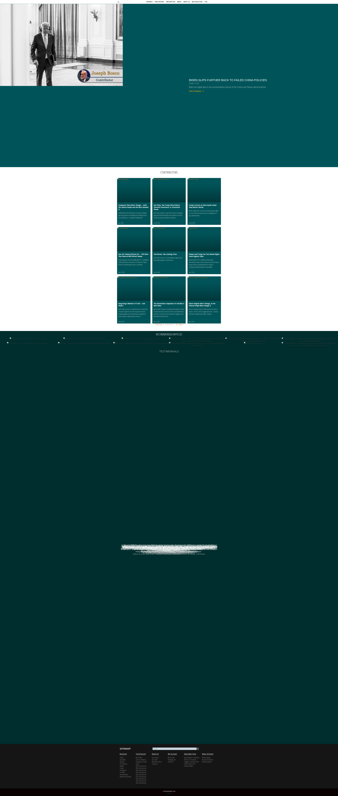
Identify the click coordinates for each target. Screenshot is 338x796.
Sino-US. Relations (141, 759)
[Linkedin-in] (215, 750)
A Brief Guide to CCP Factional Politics (189, 765)
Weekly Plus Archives (125, 776)
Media (179, 2)
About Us (155, 753)
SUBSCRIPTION (170, 2)
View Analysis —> (196, 91)
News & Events (207, 753)
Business (122, 762)
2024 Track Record (141, 770)
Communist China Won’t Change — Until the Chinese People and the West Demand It (133, 207)
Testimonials (169, 351)
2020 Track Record (141, 779)
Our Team (154, 759)
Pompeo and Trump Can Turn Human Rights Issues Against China (204, 255)
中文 (206, 2)
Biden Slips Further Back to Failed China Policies (228, 80)
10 (176, 325)
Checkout (170, 762)
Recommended (124, 774)
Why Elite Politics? (157, 762)
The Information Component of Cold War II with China (169, 304)
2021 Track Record (141, 776)
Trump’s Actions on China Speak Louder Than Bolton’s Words (203, 206)
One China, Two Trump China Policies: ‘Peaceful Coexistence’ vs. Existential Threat (167, 207)
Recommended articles (169, 334)
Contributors (123, 770)
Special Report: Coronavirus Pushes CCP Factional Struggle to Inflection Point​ (191, 759)
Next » (181, 325)
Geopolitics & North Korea (141, 763)
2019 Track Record (141, 781)
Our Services (155, 757)
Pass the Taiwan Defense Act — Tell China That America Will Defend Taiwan (133, 255)
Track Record (159, 2)
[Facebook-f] (209, 750)
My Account (172, 753)
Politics (122, 757)
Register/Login (197, 2)
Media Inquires (206, 757)
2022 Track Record (141, 774)
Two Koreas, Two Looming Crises (165, 254)
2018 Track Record (141, 783)
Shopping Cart (172, 759)
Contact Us (155, 764)
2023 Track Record (141, 772)
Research (149, 2)
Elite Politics (139, 757)
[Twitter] (204, 750)
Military (122, 766)
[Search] (197, 749)
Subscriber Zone (190, 753)
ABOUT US (186, 2)
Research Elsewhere (207, 759)
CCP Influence (123, 764)
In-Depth (122, 772)
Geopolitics (123, 759)
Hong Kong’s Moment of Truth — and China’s (131, 304)
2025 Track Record (141, 768)
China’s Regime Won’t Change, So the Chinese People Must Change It (202, 304)
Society (122, 768)
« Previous (158, 325)
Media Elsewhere (207, 762)
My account (171, 757)
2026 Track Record (141, 766)
